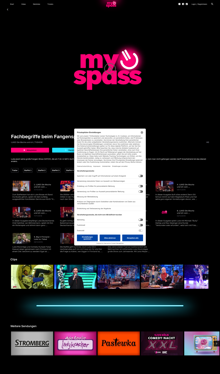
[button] (12, 4)
